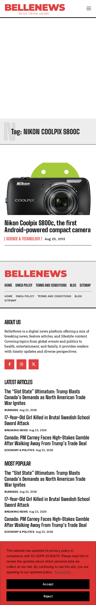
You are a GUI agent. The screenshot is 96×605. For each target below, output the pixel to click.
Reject (48, 596)
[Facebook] (9, 364)
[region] (48, 573)
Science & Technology (23, 239)
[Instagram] (21, 364)
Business (11, 410)
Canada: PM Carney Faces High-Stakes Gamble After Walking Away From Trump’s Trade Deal (46, 440)
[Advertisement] (48, 68)
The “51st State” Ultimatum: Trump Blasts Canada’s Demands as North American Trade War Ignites (45, 397)
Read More (63, 572)
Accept (48, 584)
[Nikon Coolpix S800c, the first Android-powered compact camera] (48, 189)
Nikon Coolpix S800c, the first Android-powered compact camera (47, 226)
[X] (33, 364)
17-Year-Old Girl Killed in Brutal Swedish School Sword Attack (47, 420)
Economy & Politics (19, 450)
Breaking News (16, 430)
